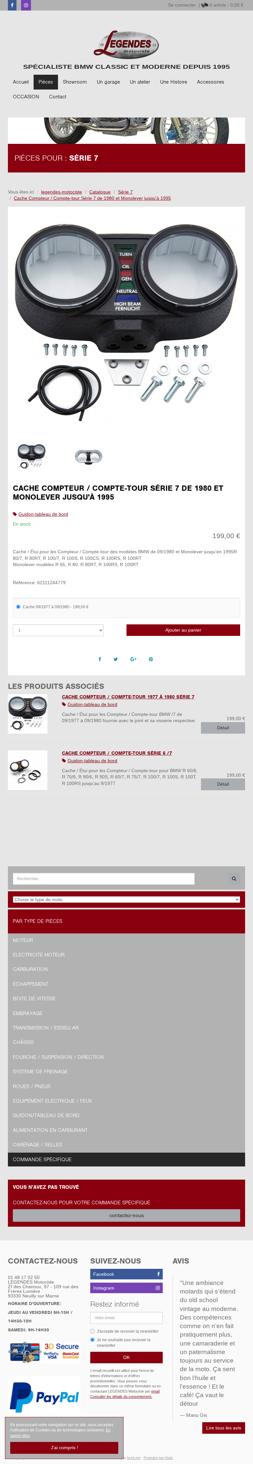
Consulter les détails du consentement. (121, 1397)
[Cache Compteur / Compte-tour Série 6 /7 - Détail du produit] (30, 770)
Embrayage (27, 1013)
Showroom (75, 82)
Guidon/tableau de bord (46, 1115)
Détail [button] (223, 727)
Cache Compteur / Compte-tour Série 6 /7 (117, 753)
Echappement (30, 984)
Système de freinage (40, 1071)
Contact (57, 96)
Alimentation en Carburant (50, 1130)
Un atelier (140, 82)
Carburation (30, 969)
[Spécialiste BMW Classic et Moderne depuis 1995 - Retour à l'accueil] (126, 45)
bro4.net (133, 1458)
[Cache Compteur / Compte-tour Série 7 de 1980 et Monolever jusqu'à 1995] (126, 325)
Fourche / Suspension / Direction (58, 1057)
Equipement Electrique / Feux (52, 1101)
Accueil (21, 82)
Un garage (108, 82)
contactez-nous (126, 1215)
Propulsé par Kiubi (158, 1458)
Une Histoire (173, 82)
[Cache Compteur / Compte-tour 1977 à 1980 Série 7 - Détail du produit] (30, 714)
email (155, 1391)
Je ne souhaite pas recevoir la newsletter (124, 1343)
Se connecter (182, 5)
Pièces (46, 82)
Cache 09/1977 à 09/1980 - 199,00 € (56, 607)
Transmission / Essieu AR (46, 1028)
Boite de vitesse (34, 998)
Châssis (23, 1042)
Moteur (23, 940)
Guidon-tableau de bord (43, 514)
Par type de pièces (37, 921)
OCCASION (26, 96)
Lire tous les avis (223, 1427)
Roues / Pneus (31, 1086)
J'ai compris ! (64, 1447)
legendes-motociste (61, 192)
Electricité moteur (39, 955)
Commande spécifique (42, 1159)
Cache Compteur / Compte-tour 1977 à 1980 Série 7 (128, 697)
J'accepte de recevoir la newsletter (127, 1331)
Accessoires (210, 82)
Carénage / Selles (37, 1144)
